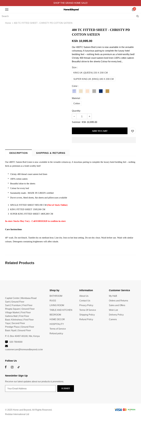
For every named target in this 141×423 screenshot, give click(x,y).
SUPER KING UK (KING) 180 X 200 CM (93, 79)
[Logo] (71, 9)
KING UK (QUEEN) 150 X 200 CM (90, 73)
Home (8, 23)
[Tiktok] (18, 367)
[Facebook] (5, 367)
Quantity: (76, 111)
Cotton (76, 103)
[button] (104, 140)
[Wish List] (132, 130)
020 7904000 (16, 342)
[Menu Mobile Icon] (6, 9)
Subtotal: (76, 122)
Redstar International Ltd (17, 414)
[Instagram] (12, 367)
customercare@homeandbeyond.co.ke (24, 349)
